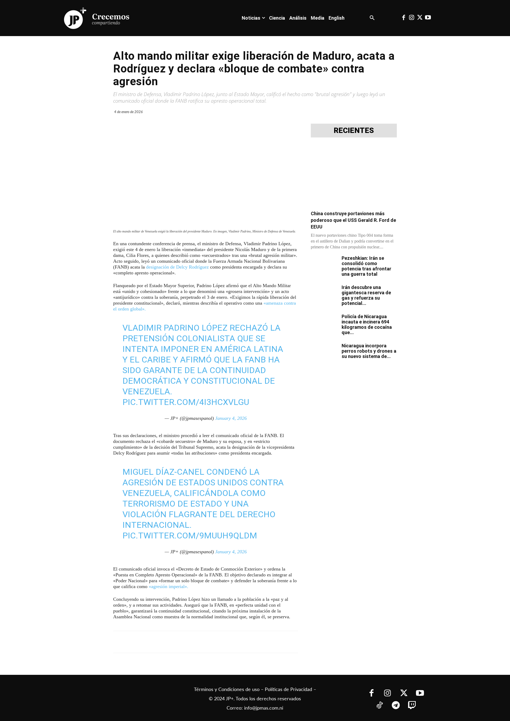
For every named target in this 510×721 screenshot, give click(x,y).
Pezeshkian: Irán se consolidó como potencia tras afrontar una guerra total (366, 266)
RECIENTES (354, 130)
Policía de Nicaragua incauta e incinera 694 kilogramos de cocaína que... (367, 324)
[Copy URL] (230, 642)
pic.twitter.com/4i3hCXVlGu (185, 402)
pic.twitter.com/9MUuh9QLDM (189, 535)
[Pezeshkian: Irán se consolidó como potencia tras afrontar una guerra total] (324, 265)
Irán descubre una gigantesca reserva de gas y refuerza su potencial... (366, 295)
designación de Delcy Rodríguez (177, 267)
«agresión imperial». (168, 586)
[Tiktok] (379, 706)
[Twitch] (412, 706)
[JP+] (97, 18)
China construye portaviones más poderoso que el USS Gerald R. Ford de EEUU (353, 220)
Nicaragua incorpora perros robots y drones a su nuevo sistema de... (369, 351)
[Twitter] (419, 18)
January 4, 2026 (231, 418)
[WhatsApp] (194, 642)
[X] (169, 642)
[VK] (206, 642)
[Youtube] (427, 18)
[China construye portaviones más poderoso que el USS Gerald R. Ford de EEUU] (354, 175)
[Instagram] (411, 18)
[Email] (218, 642)
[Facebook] (403, 18)
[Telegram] (181, 642)
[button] (372, 18)
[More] (243, 642)
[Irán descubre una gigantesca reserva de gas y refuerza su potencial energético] (324, 294)
